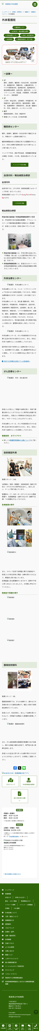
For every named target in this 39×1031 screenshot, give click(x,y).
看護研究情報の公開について (20, 440)
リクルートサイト (11, 974)
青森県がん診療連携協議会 (14, 978)
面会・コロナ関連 (11, 901)
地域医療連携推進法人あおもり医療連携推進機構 (19, 982)
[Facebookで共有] (15, 769)
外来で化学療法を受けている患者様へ (17, 361)
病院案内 (8, 924)
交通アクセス (9, 943)
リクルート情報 (10, 905)
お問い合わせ (9, 951)
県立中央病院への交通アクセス (13, 874)
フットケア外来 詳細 (20, 165)
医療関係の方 (9, 920)
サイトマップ (9, 970)
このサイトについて (11, 958)
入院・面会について (11, 916)
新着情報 (8, 894)
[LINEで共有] (24, 769)
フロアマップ (10, 784)
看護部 (26, 12)
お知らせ (8, 897)
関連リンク (8, 955)
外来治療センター (12, 35)
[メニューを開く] (34, 4)
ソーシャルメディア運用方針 (14, 966)
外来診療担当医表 (28, 784)
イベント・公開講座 (26, 905)
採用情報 (8, 939)
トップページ (5, 12)
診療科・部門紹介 (17, 12)
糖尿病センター (20, 27)
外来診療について (11, 912)
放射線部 (9, 39)
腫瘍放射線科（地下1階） (25, 39)
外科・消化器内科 (28, 35)
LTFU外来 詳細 (20, 203)
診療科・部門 (9, 932)
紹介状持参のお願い (19, 799)
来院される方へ (20, 897)
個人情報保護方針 (11, 962)
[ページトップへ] (36, 1012)
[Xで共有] (19, 769)
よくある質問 (9, 947)
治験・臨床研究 (10, 935)
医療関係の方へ (26, 901)
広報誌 (7, 908)
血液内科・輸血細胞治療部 (20, 31)
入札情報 (17, 908)
